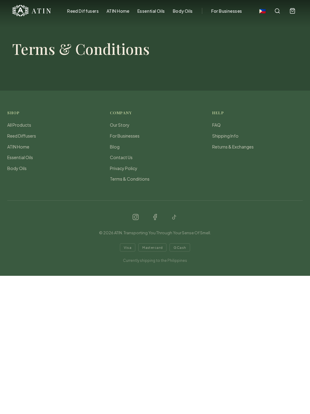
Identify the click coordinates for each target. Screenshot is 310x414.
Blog (115, 146)
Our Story (120, 125)
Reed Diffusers (83, 11)
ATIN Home (118, 11)
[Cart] (292, 10)
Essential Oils (151, 11)
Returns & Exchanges (233, 146)
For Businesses (226, 11)
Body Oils (183, 11)
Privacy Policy (123, 168)
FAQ (216, 125)
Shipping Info (225, 136)
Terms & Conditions (130, 179)
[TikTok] (174, 217)
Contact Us (121, 157)
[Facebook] (155, 217)
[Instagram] (135, 217)
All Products (19, 125)
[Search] (277, 10)
